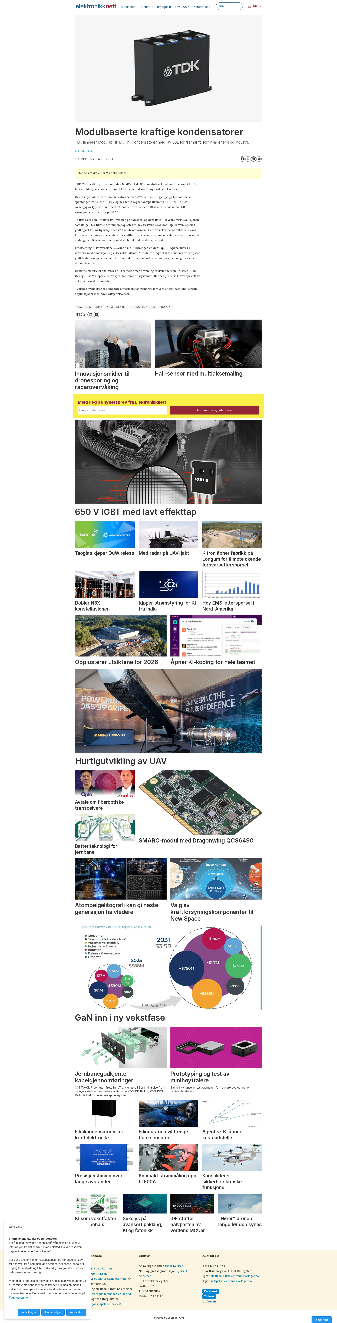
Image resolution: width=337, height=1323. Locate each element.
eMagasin (164, 7)
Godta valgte (53, 1312)
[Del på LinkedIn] (253, 159)
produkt (166, 307)
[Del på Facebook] (242, 159)
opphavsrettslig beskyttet (110, 1278)
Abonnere (146, 7)
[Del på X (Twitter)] (247, 159)
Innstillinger (321, 1319)
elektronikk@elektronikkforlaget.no (235, 1276)
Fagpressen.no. (18, 1297)
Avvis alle (76, 1312)
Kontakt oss (202, 7)
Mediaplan (128, 7)
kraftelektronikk (89, 307)
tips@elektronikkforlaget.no (233, 1281)
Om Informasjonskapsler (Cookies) (98, 1304)
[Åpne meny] (249, 6)
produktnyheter (143, 307)
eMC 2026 (182, 7)
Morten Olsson (97, 1273)
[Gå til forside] (96, 6)
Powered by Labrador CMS (169, 1317)
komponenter (116, 307)
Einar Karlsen (103, 1268)
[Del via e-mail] (259, 159)
